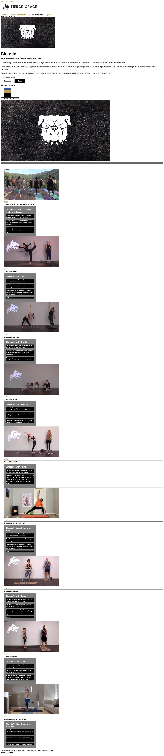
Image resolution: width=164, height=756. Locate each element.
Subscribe (7, 81)
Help (15, 750)
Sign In (12, 16)
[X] (7, 92)
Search (13, 15)
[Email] (7, 95)
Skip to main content (7, 1)
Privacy (23, 750)
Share (20, 81)
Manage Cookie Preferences (40, 750)
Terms (19, 750)
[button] (1, 12)
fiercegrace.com (23, 15)
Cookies (28, 750)
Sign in (48, 15)
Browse (5, 15)
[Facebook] (7, 90)
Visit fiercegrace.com (7, 750)
